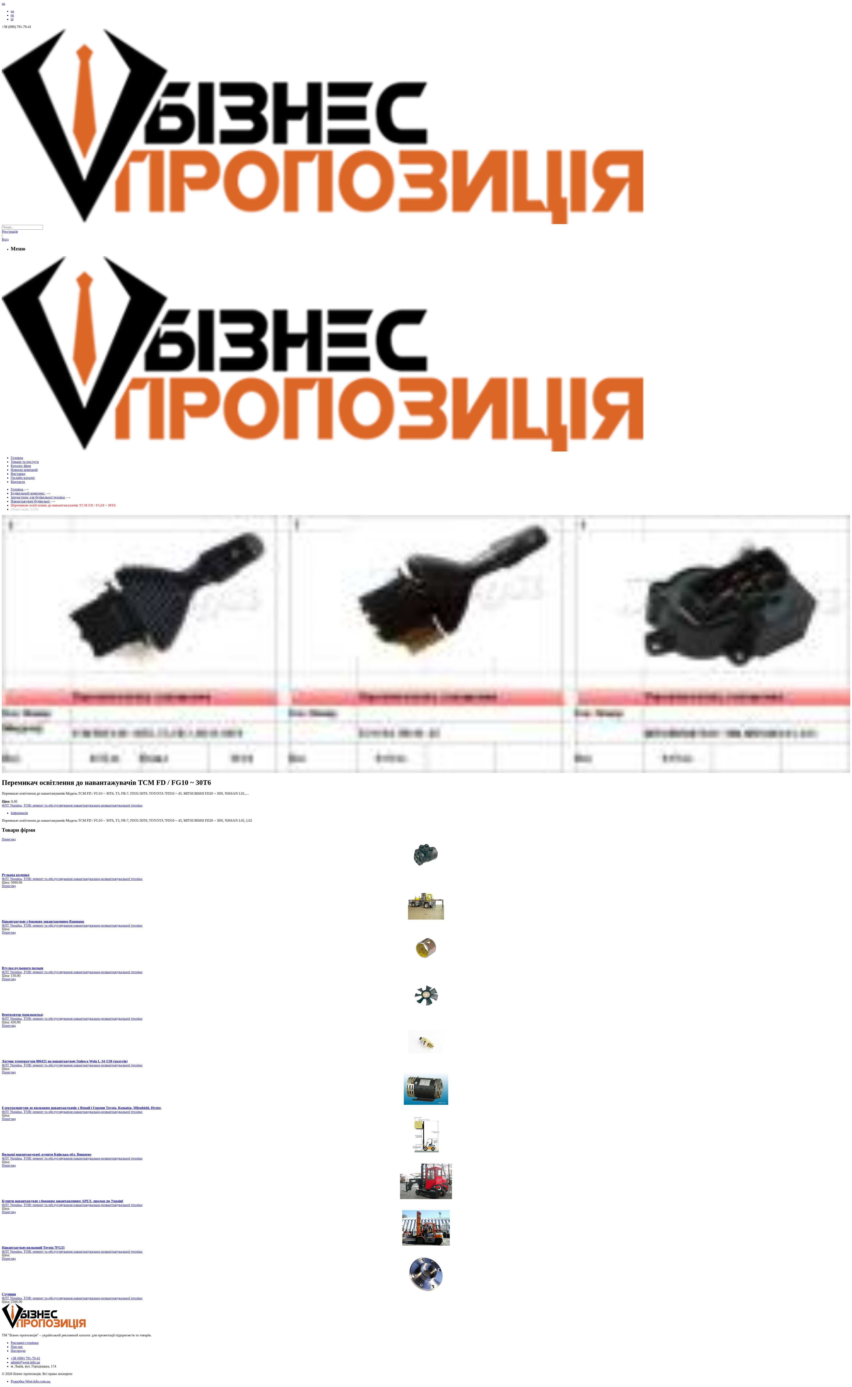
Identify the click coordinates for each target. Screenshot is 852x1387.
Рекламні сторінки (25, 1343)
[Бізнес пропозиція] (426, 223)
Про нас (17, 1347)
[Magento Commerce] (426, 449)
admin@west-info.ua (25, 1362)
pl (12, 19)
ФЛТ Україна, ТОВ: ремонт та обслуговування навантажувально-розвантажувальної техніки (72, 805)
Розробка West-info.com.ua (30, 1381)
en (12, 15)
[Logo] (57, 1328)
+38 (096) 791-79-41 (25, 1358)
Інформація (19, 813)
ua (12, 11)
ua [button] (3, 4)
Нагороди (18, 1351)
